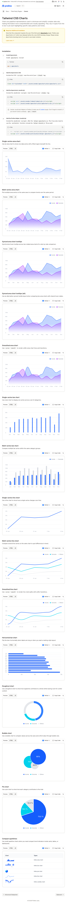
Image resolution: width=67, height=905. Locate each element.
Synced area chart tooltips (12, 241)
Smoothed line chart (9, 589)
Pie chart (5, 787)
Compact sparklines (9, 839)
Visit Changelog (40, 1)
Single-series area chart (11, 141)
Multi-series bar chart (10, 446)
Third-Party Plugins (16, 11)
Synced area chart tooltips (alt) (13, 293)
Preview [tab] (5, 148)
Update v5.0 (6, 1)
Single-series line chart (11, 498)
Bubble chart (7, 733)
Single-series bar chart (10, 397)
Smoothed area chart (10, 345)
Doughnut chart (8, 686)
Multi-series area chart (10, 190)
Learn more (9, 40)
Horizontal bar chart (9, 638)
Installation (6, 51)
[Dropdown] (63, 148)
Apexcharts (44, 33)
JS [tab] (15, 148)
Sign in (58, 6)
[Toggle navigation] (63, 5)
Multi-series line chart (10, 541)
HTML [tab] (11, 148)
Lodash (42, 109)
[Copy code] (62, 62)
